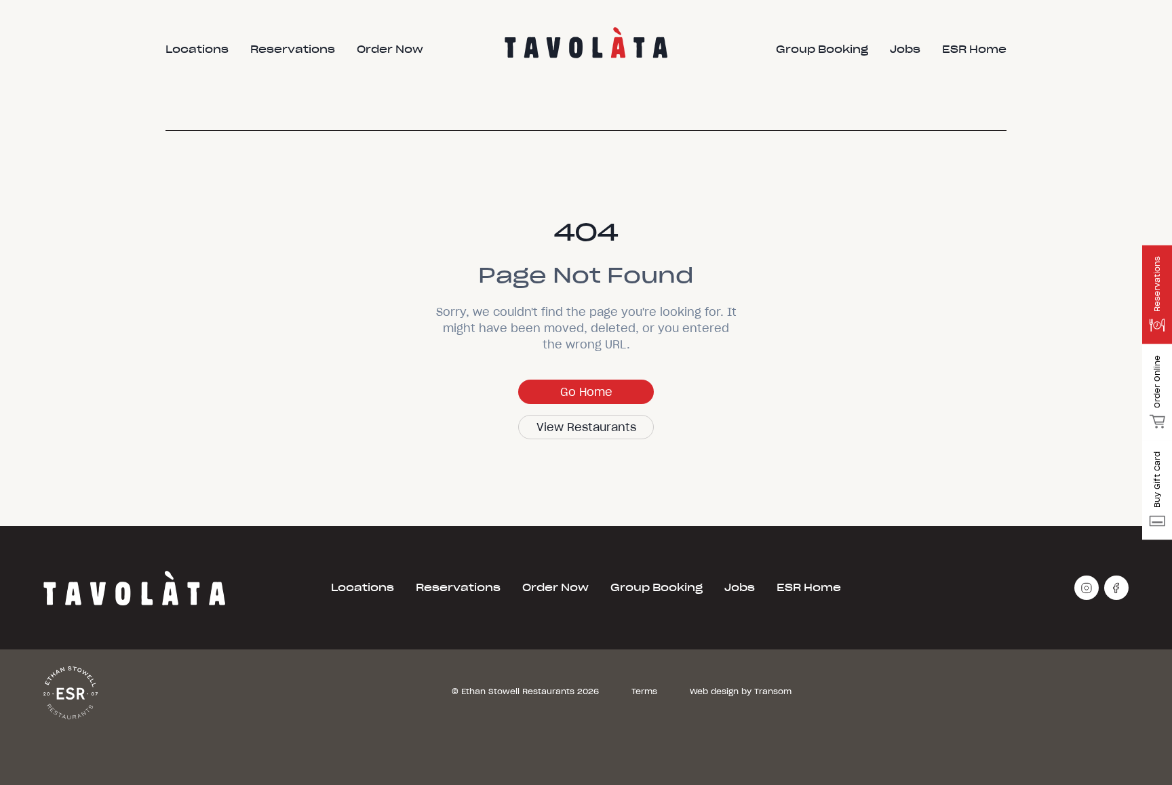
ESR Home (809, 588)
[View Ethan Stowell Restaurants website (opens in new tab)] (70, 692)
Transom (773, 691)
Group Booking (656, 588)
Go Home (586, 392)
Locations (362, 588)
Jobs (739, 588)
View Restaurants (586, 427)
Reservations (458, 588)
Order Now (555, 588)
